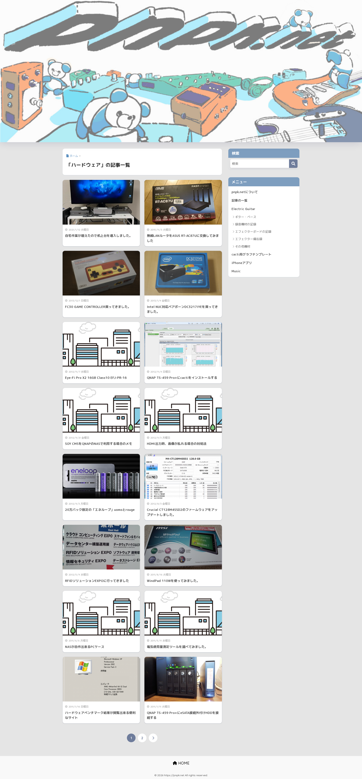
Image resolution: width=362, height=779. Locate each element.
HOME (183, 763)
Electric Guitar (243, 209)
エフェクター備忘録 (248, 239)
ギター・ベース (245, 217)
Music (236, 271)
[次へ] (153, 738)
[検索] (293, 163)
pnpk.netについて (245, 192)
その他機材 (242, 246)
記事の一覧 (240, 200)
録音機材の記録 (245, 224)
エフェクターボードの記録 (253, 231)
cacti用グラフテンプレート (252, 254)
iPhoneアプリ (242, 263)
